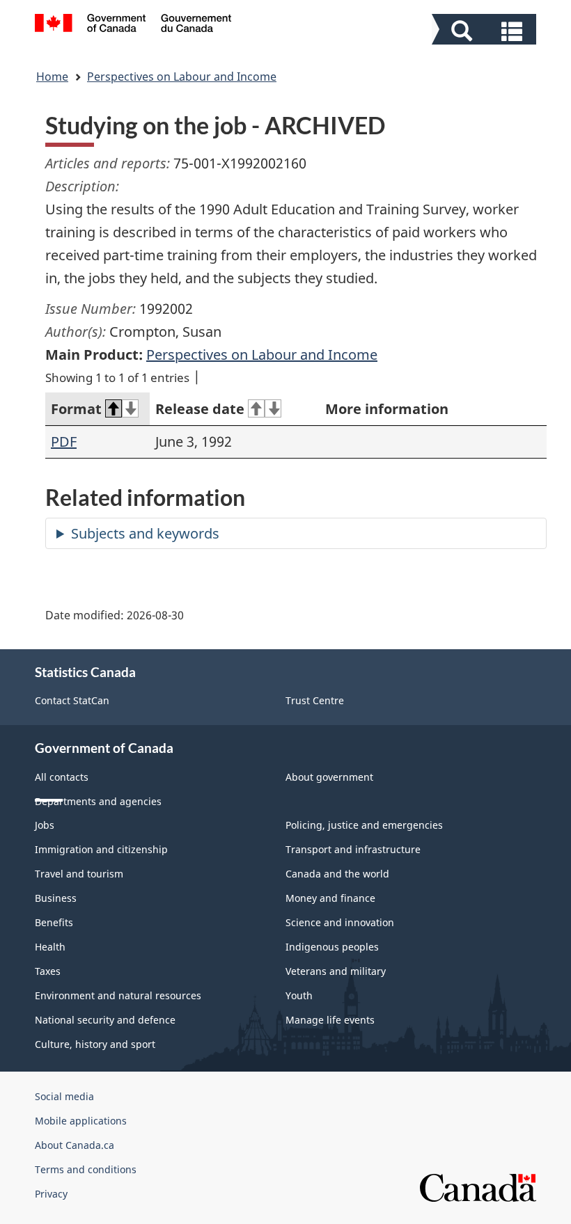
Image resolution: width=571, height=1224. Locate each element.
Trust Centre (315, 700)
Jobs (44, 825)
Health (50, 946)
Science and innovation (340, 922)
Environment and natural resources (118, 995)
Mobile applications (81, 1120)
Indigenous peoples (332, 946)
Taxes (48, 971)
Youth (299, 995)
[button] (485, 31)
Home (52, 76)
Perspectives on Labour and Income (181, 76)
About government (329, 777)
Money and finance (330, 898)
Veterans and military (336, 971)
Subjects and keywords (145, 533)
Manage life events (330, 1019)
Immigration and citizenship (101, 849)
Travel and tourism (79, 873)
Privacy (51, 1193)
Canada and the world (337, 873)
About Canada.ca (74, 1145)
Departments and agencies (98, 801)
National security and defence (105, 1019)
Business (56, 898)
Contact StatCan (72, 700)
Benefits (54, 922)
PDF (64, 441)
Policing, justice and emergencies (364, 825)
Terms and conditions (85, 1169)
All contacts (61, 777)
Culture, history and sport (95, 1044)
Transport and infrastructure (353, 849)
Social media (64, 1096)
